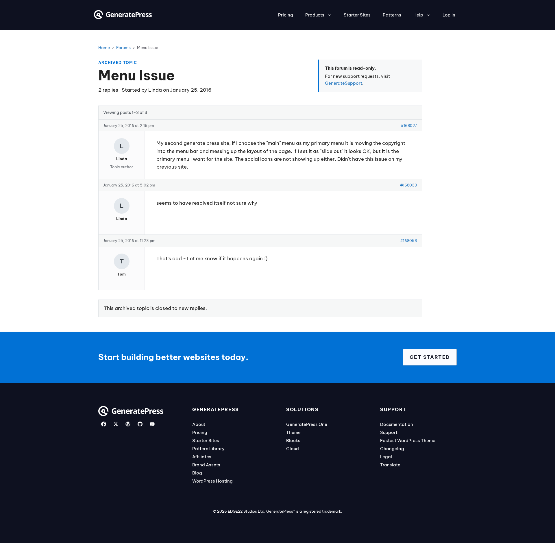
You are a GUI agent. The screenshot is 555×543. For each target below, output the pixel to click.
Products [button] (314, 15)
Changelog (392, 448)
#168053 (408, 240)
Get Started (430, 357)
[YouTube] (152, 424)
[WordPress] (128, 424)
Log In (449, 15)
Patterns (392, 15)
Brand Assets (206, 465)
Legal (386, 456)
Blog (197, 473)
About (198, 424)
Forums (123, 47)
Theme (293, 432)
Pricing (285, 15)
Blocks (293, 440)
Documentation (396, 424)
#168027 (409, 125)
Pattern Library (208, 448)
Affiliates (201, 456)
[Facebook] (103, 424)
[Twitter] (115, 424)
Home (104, 47)
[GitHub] (140, 424)
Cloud (292, 448)
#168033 (408, 185)
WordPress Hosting (212, 481)
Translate (390, 465)
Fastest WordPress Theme (407, 440)
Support (388, 432)
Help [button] (418, 15)
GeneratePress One (306, 424)
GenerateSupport (343, 83)
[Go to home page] (123, 17)
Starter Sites (357, 15)
